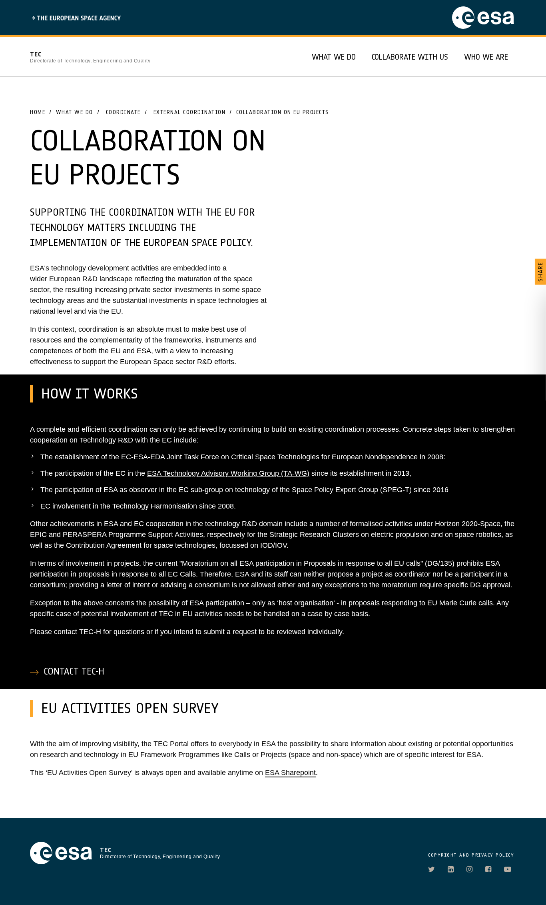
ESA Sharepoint (290, 773)
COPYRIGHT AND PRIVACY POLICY (471, 855)
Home (37, 112)
